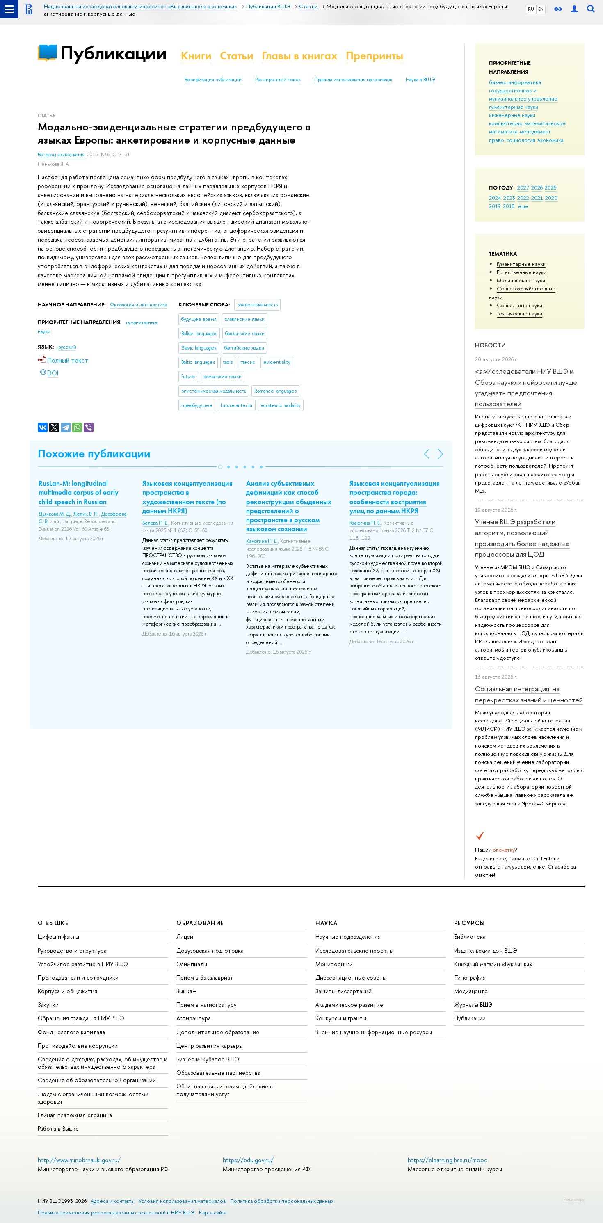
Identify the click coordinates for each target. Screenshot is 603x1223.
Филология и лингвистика (138, 305)
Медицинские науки (521, 280)
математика (503, 131)
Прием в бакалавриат (204, 977)
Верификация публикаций (213, 79)
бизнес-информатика (515, 82)
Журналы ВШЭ (473, 1004)
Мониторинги (334, 964)
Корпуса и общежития (67, 991)
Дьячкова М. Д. (55, 514)
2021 (537, 197)
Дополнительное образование (217, 1032)
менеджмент (535, 131)
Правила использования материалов (353, 79)
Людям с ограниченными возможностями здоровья (93, 1097)
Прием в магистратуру (206, 1004)
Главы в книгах (300, 55)
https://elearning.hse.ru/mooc (447, 1160)
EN (541, 9)
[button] (220, 467)
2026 (537, 187)
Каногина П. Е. (262, 541)
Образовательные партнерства (218, 1073)
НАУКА (326, 923)
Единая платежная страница (75, 1115)
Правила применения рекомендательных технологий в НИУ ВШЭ (116, 1212)
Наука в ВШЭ (420, 79)
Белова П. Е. (155, 523)
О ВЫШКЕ (53, 923)
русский (67, 347)
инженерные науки (512, 115)
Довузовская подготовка (210, 950)
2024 (495, 197)
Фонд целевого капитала (71, 1032)
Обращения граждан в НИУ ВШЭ (81, 1018)
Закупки (48, 1004)
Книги (196, 55)
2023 (509, 197)
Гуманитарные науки (521, 263)
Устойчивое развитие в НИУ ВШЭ (83, 964)
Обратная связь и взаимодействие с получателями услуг (224, 1089)
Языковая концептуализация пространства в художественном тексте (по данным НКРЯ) (187, 497)
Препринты (374, 55)
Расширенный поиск (278, 79)
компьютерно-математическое (527, 123)
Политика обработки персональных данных (281, 1201)
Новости (490, 345)
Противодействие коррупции (78, 1045)
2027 (523, 187)
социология (520, 140)
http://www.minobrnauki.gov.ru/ (79, 1160)
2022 (523, 197)
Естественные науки (521, 272)
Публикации (113, 52)
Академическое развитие (349, 1004)
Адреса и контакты (113, 1201)
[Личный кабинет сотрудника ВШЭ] (574, 9)
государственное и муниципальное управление (523, 94)
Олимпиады (191, 964)
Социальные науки (519, 305)
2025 (551, 187)
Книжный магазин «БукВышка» (493, 964)
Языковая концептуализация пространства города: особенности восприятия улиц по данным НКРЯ (394, 497)
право (496, 140)
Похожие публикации (94, 453)
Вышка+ (186, 991)
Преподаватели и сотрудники (78, 977)
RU (531, 9)
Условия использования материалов (182, 1201)
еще (523, 206)
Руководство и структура (72, 950)
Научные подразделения (348, 936)
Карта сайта (212, 1212)
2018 (509, 206)
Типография (470, 977)
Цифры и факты (58, 936)
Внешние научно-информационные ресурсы (373, 1032)
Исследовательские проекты (354, 950)
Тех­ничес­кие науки (519, 313)
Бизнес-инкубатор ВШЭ (207, 1059)
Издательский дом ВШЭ (485, 950)
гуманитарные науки (513, 106)
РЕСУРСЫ (469, 923)
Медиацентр (471, 991)
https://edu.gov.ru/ (248, 1160)
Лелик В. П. (86, 514)
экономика (550, 140)
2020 (551, 197)
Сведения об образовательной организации (97, 1080)
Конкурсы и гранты (340, 1018)
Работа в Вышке (58, 1128)
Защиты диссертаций (343, 991)
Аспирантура (193, 1018)
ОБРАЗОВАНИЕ (200, 923)
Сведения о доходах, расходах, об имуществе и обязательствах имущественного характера (102, 1062)
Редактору (574, 1199)
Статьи (237, 55)
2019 (495, 206)
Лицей (184, 936)
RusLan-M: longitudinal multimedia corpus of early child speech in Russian (79, 492)
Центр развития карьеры (209, 1045)
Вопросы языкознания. (62, 154)
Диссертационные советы (350, 977)
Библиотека (470, 936)
